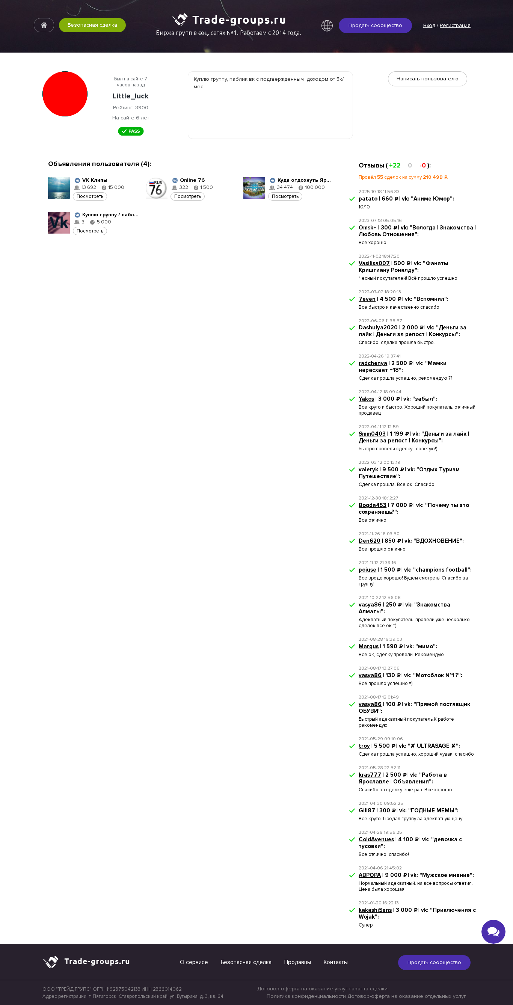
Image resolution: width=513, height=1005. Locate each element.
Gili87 (367, 810)
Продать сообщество (375, 25)
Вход (429, 25)
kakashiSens (375, 910)
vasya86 (370, 604)
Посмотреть (90, 196)
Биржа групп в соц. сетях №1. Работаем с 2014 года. (228, 32)
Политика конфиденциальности (306, 996)
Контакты (336, 962)
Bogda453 (372, 505)
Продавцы (297, 962)
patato (368, 198)
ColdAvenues (376, 839)
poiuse (367, 569)
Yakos (366, 398)
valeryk (368, 469)
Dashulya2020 (378, 327)
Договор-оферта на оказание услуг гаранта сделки (322, 988)
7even (367, 299)
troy (364, 745)
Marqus (369, 646)
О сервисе (194, 962)
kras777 (370, 774)
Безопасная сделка (92, 25)
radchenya (373, 363)
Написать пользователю (428, 78)
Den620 (369, 540)
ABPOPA (370, 875)
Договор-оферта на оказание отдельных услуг (406, 996)
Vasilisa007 (374, 263)
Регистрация (455, 25)
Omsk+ (368, 227)
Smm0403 (372, 433)
